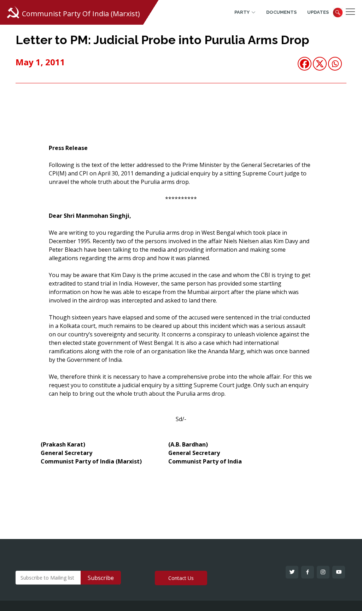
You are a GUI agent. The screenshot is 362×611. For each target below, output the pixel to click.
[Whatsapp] (335, 64)
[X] (320, 64)
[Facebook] (304, 64)
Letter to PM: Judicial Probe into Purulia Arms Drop (162, 40)
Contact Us (181, 578)
